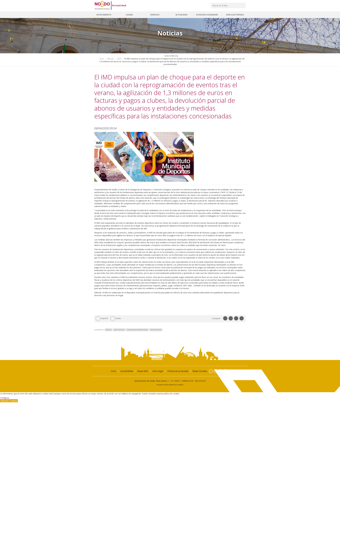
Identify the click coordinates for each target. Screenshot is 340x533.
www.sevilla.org (171, 55)
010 (191, 381)
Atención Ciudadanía (207, 14)
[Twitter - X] (216, 371)
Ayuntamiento (104, 14)
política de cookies (171, 393)
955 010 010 (200, 381)
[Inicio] (102, 5)
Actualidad (119, 5)
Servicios (155, 14)
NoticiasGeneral (155, 330)
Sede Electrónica (235, 14)
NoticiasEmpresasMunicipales (137, 330)
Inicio (102, 58)
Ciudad (129, 14)
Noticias (110, 58)
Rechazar (5, 400)
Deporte (108, 330)
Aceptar (13, 400)
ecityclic (180, 385)
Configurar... (5, 398)
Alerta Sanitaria (119, 330)
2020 (119, 58)
